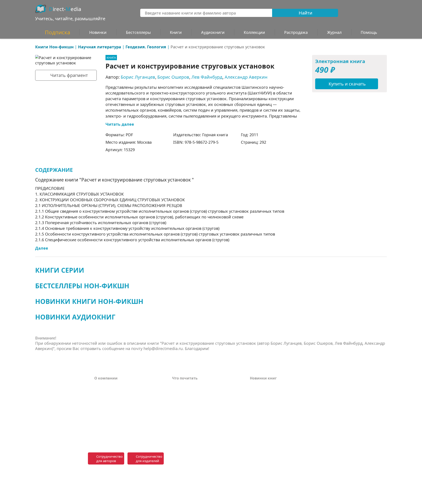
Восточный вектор (189, 385)
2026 (254, 385)
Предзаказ (104, 418)
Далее (41, 248)
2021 (254, 418)
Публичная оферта (111, 436)
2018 (254, 438)
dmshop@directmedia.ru (302, 472)
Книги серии (59, 270)
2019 (254, 431)
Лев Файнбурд (206, 77)
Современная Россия (191, 405)
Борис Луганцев (138, 77)
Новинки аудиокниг (75, 316)
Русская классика (188, 436)
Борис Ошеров (173, 77)
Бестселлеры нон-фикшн (82, 285)
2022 (254, 412)
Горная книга (215, 134)
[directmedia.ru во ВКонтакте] (222, 459)
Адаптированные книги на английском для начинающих (200, 421)
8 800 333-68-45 (310, 456)
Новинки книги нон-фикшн (89, 301)
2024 (254, 398)
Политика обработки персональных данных (128, 427)
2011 (253, 134)
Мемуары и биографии (194, 412)
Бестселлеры (138, 32)
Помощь (102, 398)
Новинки (98, 32)
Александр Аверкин (246, 77)
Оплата (101, 385)
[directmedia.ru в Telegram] (232, 459)
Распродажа (296, 32)
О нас (99, 412)
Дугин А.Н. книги (188, 398)
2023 (254, 405)
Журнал (334, 32)
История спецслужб (190, 392)
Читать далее (120, 124)
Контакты (103, 405)
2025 (254, 392)
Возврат (101, 392)
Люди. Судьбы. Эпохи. (192, 430)
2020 (254, 425)
